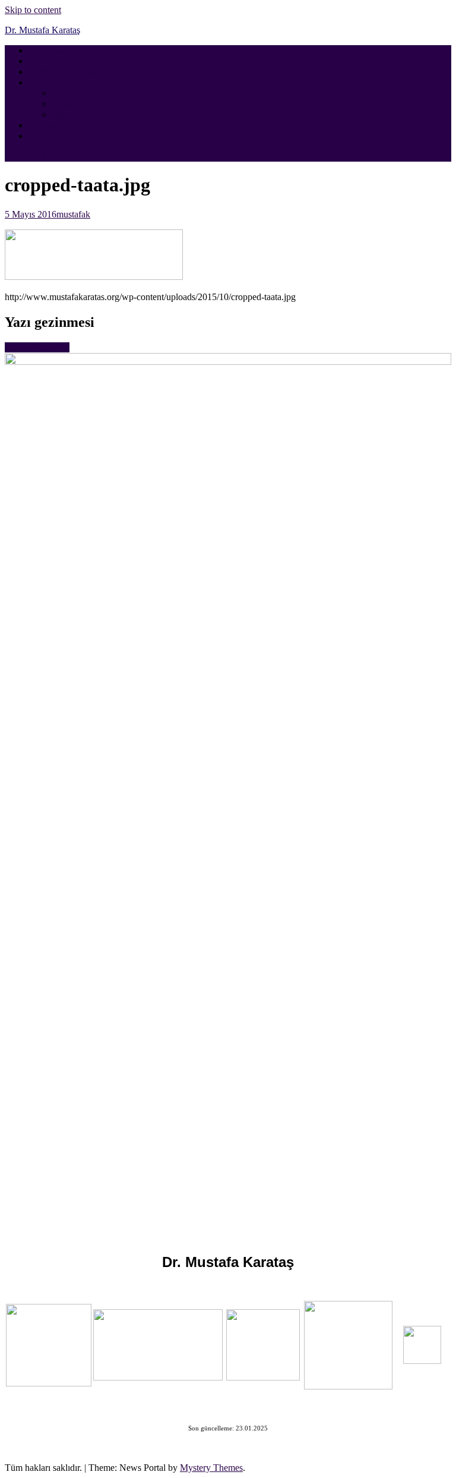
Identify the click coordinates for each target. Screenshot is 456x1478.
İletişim (42, 136)
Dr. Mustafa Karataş (42, 30)
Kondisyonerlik (81, 93)
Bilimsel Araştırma (63, 72)
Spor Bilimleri (54, 61)
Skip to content (33, 10)
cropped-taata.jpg (37, 347)
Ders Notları (51, 82)
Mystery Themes (211, 1468)
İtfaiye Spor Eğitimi (89, 114)
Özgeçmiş (47, 50)
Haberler (44, 125)
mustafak (73, 214)
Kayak (64, 104)
